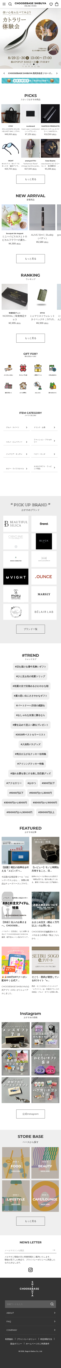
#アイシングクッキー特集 (30, 763)
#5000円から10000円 (45, 802)
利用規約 (9, 1339)
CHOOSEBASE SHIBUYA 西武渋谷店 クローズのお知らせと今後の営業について (31, 73)
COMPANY (12, 1330)
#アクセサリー (14, 783)
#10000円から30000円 (19, 812)
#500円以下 (48, 783)
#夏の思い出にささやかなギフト (30, 695)
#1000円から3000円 (40, 792)
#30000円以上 (46, 812)
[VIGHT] (15, 577)
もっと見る (30, 179)
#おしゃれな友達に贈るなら (30, 715)
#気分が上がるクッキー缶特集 (30, 754)
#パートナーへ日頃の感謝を (30, 705)
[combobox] (22, 1304)
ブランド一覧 (30, 629)
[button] (24, 64)
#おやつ (31, 783)
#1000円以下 (16, 792)
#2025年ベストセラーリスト (31, 734)
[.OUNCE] (44, 577)
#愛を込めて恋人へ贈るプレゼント (30, 724)
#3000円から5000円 (15, 802)
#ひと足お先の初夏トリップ (30, 676)
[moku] (15, 594)
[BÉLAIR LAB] (44, 612)
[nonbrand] (44, 524)
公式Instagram (30, 1113)
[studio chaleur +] (15, 612)
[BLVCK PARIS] (44, 541)
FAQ (9, 1321)
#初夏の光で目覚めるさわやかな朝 (30, 686)
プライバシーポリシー (26, 1339)
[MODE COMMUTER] (15, 559)
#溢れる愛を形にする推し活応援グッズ (30, 773)
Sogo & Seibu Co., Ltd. (33, 1351)
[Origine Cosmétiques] (15, 541)
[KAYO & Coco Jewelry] (44, 559)
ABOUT (10, 1313)
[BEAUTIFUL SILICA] (15, 524)
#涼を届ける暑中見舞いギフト (30, 666)
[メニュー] (4, 4)
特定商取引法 (46, 1339)
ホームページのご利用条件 (37, 1343)
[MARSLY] (44, 594)
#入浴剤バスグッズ (31, 744)
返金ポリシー (16, 1343)
